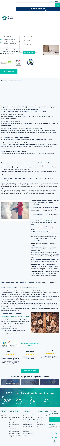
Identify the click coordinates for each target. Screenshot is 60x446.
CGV (38, 426)
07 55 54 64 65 (54, 1)
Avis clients (40, 417)
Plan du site (40, 422)
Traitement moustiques (14, 433)
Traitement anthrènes (14, 431)
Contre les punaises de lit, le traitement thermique (15, 316)
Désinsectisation (4, 415)
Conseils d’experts (41, 419)
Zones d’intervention (42, 414)
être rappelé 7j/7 (46, 10)
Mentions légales (41, 424)
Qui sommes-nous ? (42, 415)
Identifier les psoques (28, 414)
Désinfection (4, 417)
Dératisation (3, 414)
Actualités (39, 421)
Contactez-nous (28, 52)
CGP (38, 428)
